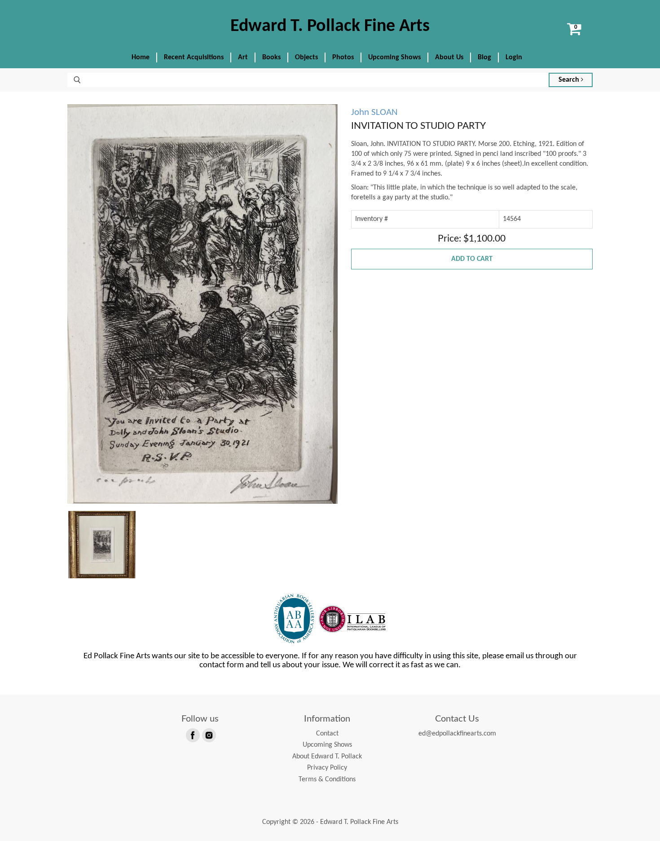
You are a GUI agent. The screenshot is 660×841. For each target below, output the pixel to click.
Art (243, 57)
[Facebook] (192, 735)
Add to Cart (472, 259)
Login (514, 57)
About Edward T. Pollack (327, 756)
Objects (306, 57)
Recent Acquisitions (194, 57)
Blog (484, 57)
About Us (449, 57)
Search (570, 80)
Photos (343, 57)
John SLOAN (374, 112)
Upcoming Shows (394, 57)
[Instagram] (208, 735)
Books (271, 57)
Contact (327, 733)
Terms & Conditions (327, 779)
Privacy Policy (327, 767)
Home (141, 57)
